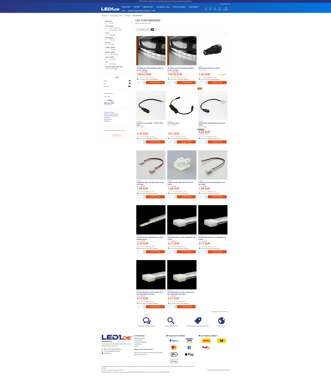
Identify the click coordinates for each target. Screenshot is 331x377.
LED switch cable (173, 123)
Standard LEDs (126, 7)
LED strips (117, 86)
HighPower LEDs (148, 7)
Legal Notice (137, 344)
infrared (111, 35)
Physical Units (108, 119)
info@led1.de (107, 353)
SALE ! (124, 11)
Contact (136, 346)
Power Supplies (193, 7)
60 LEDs (111, 59)
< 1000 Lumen (112, 54)
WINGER (111, 64)
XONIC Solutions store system (223, 370)
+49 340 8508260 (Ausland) (111, 351)
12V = (110, 44)
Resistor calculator (109, 112)
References (221, 326)
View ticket (107, 96)
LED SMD (136, 7)
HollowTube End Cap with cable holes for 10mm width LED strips (150, 293)
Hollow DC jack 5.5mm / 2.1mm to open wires (150, 124)
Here (120, 372)
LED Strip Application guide (111, 115)
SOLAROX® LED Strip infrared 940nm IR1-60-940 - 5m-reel (150, 69)
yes (110, 23)
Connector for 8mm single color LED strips (180, 183)
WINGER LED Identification (111, 114)
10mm (110, 39)
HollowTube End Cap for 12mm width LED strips (212, 238)
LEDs (117, 83)
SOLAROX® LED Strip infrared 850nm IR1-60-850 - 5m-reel (181, 69)
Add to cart (156, 82)
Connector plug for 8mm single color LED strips (211, 183)
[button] (152, 29)
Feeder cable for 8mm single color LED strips (211, 124)
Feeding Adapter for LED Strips (209, 68)
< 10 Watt (111, 49)
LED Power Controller (179, 7)
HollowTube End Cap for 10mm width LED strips (181, 238)
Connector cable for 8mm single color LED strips (150, 183)
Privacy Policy (138, 340)
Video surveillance (113, 28)
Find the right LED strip (170, 326)
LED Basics (107, 117)
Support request (108, 93)
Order (117, 80)
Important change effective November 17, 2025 (141, 11)
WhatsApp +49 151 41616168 (146, 326)
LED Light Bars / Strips (163, 7)
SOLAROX (139, 66)
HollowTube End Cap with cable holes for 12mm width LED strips (180, 293)
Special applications (114, 30)
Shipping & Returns (139, 338)
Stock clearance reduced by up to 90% (198, 326)
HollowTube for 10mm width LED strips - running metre (150, 238)
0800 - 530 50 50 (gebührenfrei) (113, 349)
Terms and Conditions (140, 342)
